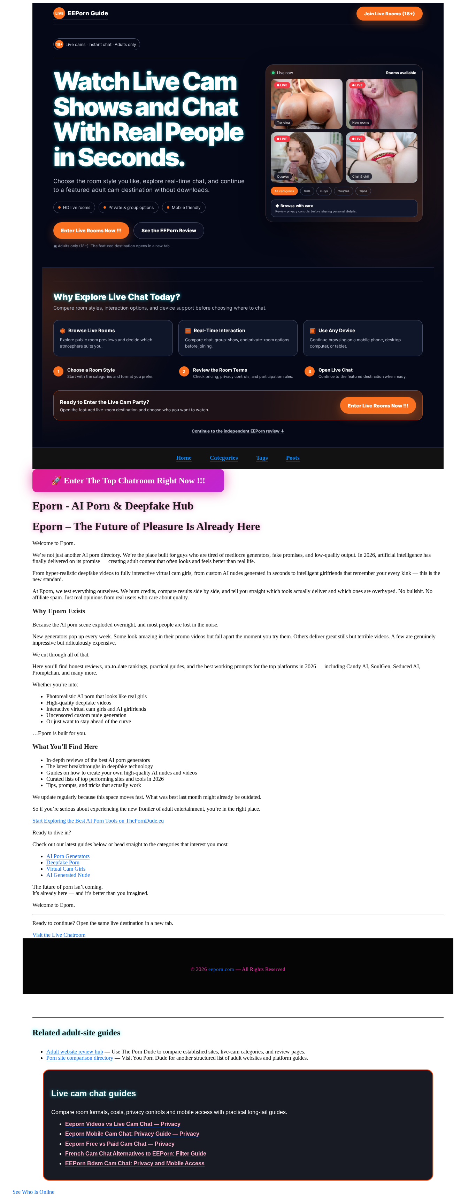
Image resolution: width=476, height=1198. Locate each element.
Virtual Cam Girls (65, 869)
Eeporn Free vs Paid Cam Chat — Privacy (120, 1144)
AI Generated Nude (68, 875)
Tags (262, 457)
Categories (224, 457)
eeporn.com (221, 969)
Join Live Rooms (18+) (389, 13)
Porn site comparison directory (79, 1058)
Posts (293, 457)
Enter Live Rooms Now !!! (91, 230)
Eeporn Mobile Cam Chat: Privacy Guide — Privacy (132, 1134)
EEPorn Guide (81, 13)
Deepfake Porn (62, 862)
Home (184, 457)
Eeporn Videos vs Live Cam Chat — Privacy (123, 1124)
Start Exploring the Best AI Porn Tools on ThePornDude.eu (98, 821)
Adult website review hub (74, 1052)
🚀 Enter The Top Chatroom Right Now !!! (128, 480)
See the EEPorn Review (168, 230)
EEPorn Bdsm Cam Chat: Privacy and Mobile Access (135, 1163)
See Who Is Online (33, 1192)
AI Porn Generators (68, 856)
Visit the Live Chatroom (58, 935)
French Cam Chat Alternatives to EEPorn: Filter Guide (135, 1154)
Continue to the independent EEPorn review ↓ (238, 431)
